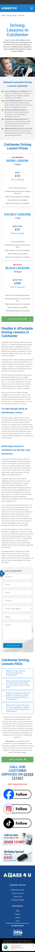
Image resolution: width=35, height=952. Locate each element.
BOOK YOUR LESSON (16, 319)
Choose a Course (18, 893)
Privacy (17, 914)
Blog (17, 911)
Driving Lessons (11, 15)
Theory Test (17, 897)
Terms (17, 917)
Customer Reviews (17, 900)
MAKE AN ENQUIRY (16, 759)
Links (17, 921)
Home (3, 15)
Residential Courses (17, 890)
